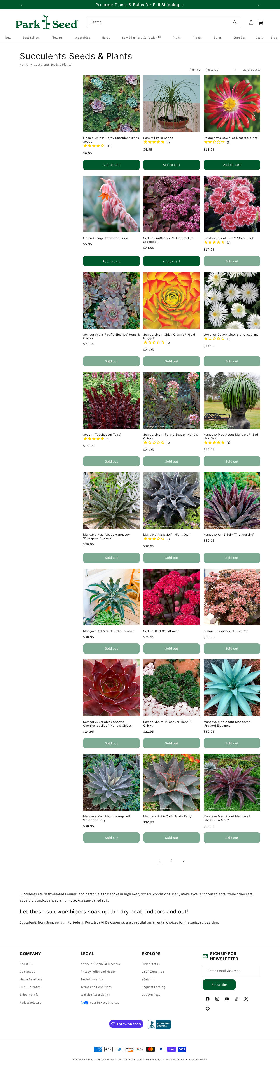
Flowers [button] (57, 38)
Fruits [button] (177, 38)
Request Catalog (153, 987)
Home (24, 64)
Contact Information (130, 1059)
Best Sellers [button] (31, 38)
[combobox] (163, 22)
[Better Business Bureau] (159, 1024)
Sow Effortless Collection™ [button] (141, 38)
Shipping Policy (198, 1059)
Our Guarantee (30, 987)
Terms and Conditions (96, 987)
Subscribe (219, 984)
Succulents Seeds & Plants (52, 64)
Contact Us (27, 971)
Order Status (151, 964)
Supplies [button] (239, 38)
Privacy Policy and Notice (98, 971)
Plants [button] (197, 38)
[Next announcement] (259, 5)
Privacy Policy (106, 1059)
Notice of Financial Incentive (101, 964)
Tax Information (92, 979)
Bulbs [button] (218, 38)
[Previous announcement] (21, 5)
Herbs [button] (106, 38)
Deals (259, 38)
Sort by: (195, 69)
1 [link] (160, 860)
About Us (26, 964)
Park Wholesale (30, 1002)
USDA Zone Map (153, 971)
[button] (261, 22)
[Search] (235, 22)
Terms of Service (175, 1059)
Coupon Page (151, 995)
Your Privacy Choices (104, 1002)
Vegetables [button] (82, 38)
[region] (140, 4)
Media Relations (31, 979)
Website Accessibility (95, 995)
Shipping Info (29, 995)
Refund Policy (153, 1059)
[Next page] (183, 861)
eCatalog (148, 979)
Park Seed (87, 1059)
